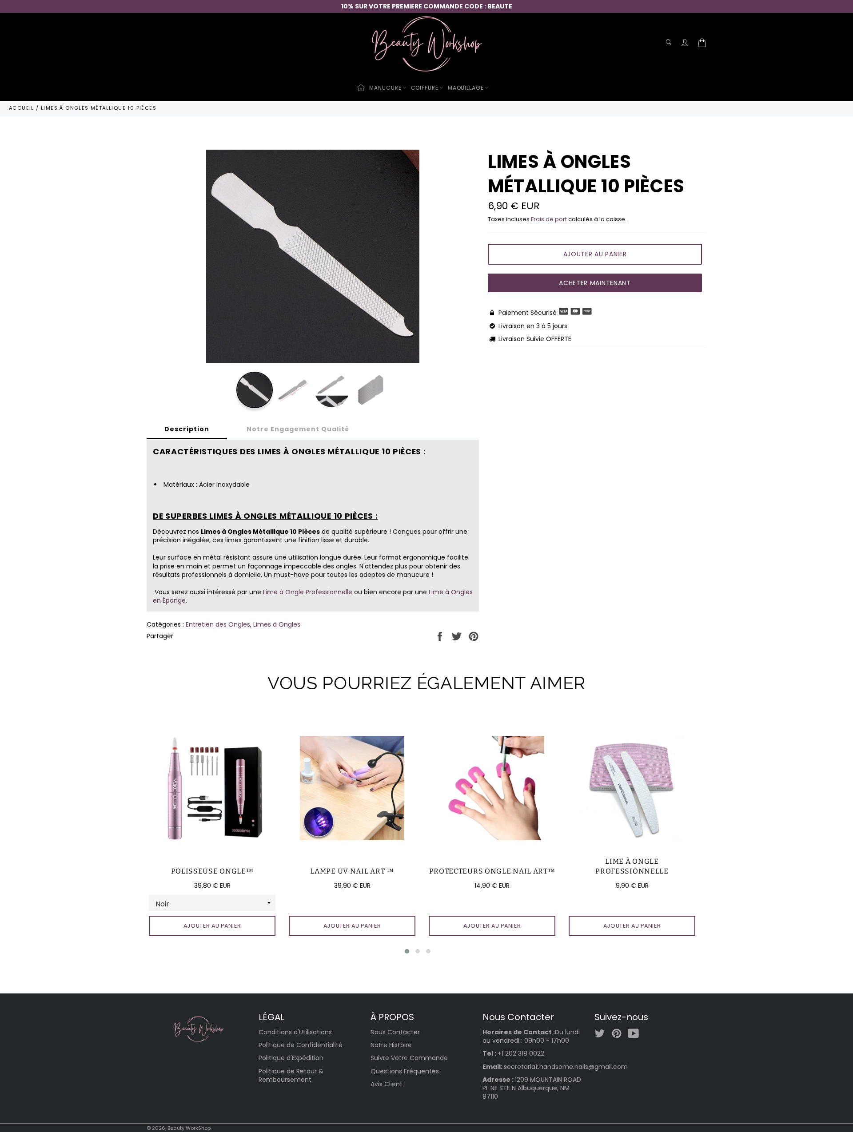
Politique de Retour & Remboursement (291, 1075)
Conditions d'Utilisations (295, 1032)
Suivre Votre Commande (409, 1057)
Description (186, 429)
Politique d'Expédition (291, 1057)
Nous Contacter (395, 1032)
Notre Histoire (391, 1045)
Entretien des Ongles (218, 624)
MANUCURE (385, 87)
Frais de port (549, 219)
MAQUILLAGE (466, 87)
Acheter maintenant (595, 282)
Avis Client (387, 1084)
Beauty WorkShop (189, 1128)
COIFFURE (424, 87)
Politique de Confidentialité (301, 1045)
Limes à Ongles (276, 624)
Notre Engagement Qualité (298, 429)
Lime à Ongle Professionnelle (307, 592)
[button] (407, 951)
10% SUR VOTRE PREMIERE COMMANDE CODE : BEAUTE (426, 6)
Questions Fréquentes (405, 1071)
